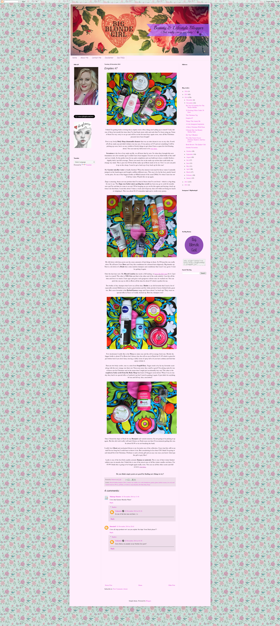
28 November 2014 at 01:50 (133, 541)
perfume (121, 485)
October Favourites (192, 147)
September (189, 154)
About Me (84, 58)
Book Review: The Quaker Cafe (196, 144)
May (188, 166)
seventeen (127, 485)
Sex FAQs (120, 58)
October (189, 151)
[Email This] (126, 480)
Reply (111, 503)
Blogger (148, 601)
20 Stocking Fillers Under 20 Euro (195, 111)
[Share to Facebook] (133, 480)
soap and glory (134, 485)
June (188, 163)
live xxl (169, 482)
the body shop (142, 485)
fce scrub (141, 482)
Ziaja (148, 485)
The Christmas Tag (192, 115)
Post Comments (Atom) (120, 589)
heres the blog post (161, 274)
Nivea (116, 485)
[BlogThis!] (129, 480)
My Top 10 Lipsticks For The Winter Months (195, 106)
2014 (186, 97)
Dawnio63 (113, 526)
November (189, 103)
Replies (114, 507)
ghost (156, 482)
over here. (143, 467)
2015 (186, 94)
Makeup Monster (115, 496)
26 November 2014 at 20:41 (125, 526)
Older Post (171, 585)
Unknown (118, 511)
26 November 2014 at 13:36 (130, 497)
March (188, 172)
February (189, 175)
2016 (186, 91)
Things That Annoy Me (193, 121)
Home (74, 58)
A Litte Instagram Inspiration (195, 124)
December (189, 100)
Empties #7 (189, 118)
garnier (152, 482)
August (188, 157)
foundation (147, 482)
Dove (124, 482)
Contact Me (96, 58)
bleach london (114, 482)
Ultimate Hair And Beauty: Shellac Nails (194, 131)
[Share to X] (131, 480)
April (188, 169)
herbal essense (163, 482)
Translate (89, 165)
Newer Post (108, 585)
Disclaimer (109, 58)
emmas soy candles (132, 482)
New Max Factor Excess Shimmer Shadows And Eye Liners (195, 140)
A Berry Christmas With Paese (195, 127)
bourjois (120, 482)
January (189, 178)
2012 (186, 185)
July (187, 160)
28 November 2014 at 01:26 (133, 511)
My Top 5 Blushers (192, 135)
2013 (186, 182)
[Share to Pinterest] (135, 480)
